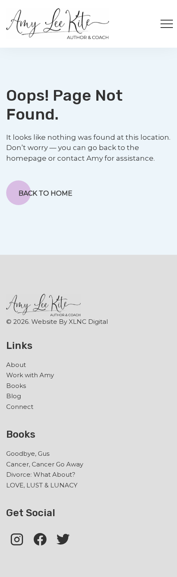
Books (16, 386)
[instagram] (16, 538)
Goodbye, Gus (27, 453)
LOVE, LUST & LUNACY (41, 485)
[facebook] (40, 538)
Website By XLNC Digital (69, 321)
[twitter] (63, 538)
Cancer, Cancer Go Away (44, 464)
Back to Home (45, 193)
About (16, 365)
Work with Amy (30, 375)
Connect (19, 407)
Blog (13, 396)
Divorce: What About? (40, 474)
